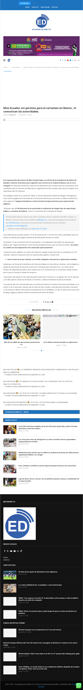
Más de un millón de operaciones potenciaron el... (22, 343)
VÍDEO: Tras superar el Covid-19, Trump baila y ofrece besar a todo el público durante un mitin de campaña (48, 599)
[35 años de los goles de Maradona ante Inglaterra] (9, 575)
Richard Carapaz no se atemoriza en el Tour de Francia (39, 630)
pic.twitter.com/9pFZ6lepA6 (58, 402)
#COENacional (14, 223)
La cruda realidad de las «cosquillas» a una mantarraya (40, 585)
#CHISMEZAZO (21, 402)
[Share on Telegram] (52, 302)
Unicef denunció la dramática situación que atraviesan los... (42, 3)
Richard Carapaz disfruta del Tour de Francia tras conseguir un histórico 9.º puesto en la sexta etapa (40, 644)
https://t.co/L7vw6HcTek (11, 384)
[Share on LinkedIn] (48, 302)
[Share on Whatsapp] (50, 302)
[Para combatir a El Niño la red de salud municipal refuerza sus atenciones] (9, 469)
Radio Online (45, 7)
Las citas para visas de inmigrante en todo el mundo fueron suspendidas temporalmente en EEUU (47, 440)
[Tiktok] (75, 60)
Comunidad (15, 67)
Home (5, 67)
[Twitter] (63, 60)
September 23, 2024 (38, 386)
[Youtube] (68, 60)
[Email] (70, 60)
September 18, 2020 (39, 228)
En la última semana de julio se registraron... (61, 342)
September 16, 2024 (38, 395)
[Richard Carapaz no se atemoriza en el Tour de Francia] (9, 633)
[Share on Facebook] (43, 302)
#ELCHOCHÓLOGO (10, 369)
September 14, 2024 (38, 405)
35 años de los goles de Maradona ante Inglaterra (37, 572)
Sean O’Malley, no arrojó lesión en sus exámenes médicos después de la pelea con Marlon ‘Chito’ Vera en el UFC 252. (48, 668)
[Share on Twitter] (45, 302)
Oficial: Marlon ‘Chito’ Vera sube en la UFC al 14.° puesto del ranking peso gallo (49, 654)
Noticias (55, 7)
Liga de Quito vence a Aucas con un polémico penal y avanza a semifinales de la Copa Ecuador (48, 480)
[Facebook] (60, 60)
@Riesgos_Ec (42, 220)
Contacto (35, 7)
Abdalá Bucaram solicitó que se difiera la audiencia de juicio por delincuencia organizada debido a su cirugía (48, 454)
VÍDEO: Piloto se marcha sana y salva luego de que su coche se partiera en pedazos (47, 612)
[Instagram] (65, 60)
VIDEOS (27, 7)
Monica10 (13, 115)
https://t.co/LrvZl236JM (69, 393)
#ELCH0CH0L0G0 (9, 381)
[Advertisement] (41, 89)
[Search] (78, 60)
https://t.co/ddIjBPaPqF (11, 372)
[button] (33, 3)
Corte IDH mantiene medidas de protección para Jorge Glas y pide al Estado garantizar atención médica (47, 427)
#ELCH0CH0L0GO (9, 402)
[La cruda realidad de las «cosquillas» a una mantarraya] (9, 588)
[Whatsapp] (72, 60)
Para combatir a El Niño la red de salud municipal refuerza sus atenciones (47, 466)
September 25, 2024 (38, 375)
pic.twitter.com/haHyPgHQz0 (17, 226)
